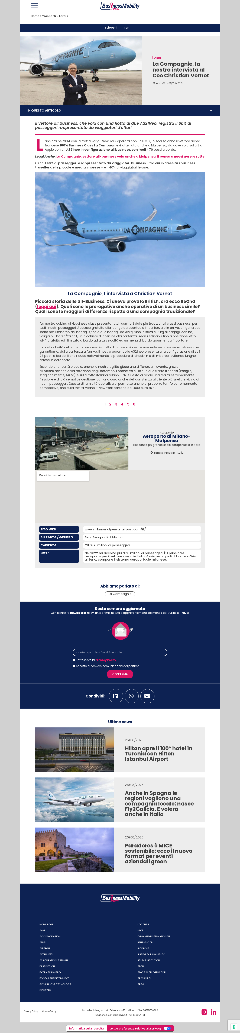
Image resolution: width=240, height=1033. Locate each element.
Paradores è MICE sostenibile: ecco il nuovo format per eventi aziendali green (158, 853)
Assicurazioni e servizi (54, 960)
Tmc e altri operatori (152, 972)
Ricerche (143, 948)
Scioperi (110, 28)
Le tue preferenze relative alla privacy (135, 1028)
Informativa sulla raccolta (86, 1028)
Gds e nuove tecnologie (55, 984)
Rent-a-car (145, 942)
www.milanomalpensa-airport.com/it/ (115, 529)
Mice (140, 930)
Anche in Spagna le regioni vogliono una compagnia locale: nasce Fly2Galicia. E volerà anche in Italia (159, 803)
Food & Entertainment (54, 978)
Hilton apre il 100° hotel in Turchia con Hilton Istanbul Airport (158, 754)
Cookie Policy (49, 1011)
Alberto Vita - (160, 83)
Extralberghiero (50, 972)
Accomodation (50, 936)
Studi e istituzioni (149, 960)
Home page (46, 924)
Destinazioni (47, 966)
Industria (45, 990)
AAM (42, 930)
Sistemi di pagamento (151, 954)
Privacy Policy (105, 660)
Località (143, 924)
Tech (141, 966)
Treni (141, 984)
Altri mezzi (46, 954)
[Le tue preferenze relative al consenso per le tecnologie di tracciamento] (234, 1026)
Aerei (62, 16)
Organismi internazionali (154, 936)
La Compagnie (120, 594)
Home (35, 16)
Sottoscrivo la (96, 660)
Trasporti (49, 16)
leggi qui (46, 306)
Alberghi (45, 948)
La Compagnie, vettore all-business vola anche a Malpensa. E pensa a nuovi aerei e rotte (130, 156)
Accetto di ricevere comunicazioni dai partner (107, 666)
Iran (126, 28)
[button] (211, 110)
